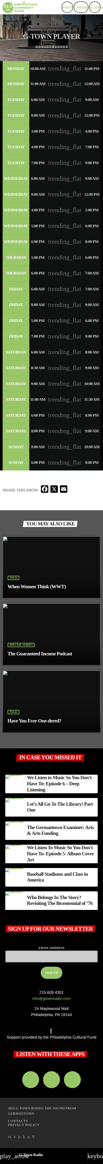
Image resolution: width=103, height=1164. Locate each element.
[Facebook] (33, 1137)
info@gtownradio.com (51, 998)
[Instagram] (29, 1137)
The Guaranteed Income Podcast (40, 654)
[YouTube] (9, 1137)
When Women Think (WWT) (37, 587)
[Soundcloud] (19, 1137)
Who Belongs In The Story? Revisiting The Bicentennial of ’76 (59, 900)
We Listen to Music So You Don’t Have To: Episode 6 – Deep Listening (59, 784)
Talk (13, 577)
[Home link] (19, 7)
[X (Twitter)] (15, 1137)
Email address (51, 948)
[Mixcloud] (24, 1137)
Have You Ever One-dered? (34, 721)
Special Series (21, 645)
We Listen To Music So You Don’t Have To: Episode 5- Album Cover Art (60, 854)
